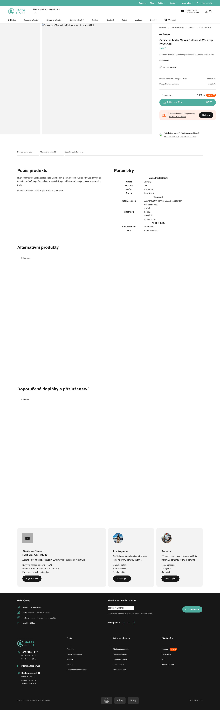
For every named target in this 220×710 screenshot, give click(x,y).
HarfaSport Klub (167, 664)
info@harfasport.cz (188, 137)
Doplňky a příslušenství (74, 152)
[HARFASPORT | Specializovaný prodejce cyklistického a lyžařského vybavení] (16, 11)
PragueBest (46, 700)
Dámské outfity (119, 565)
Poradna (142, 3)
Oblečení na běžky (177, 27)
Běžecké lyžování (77, 20)
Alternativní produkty (48, 152)
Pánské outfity (119, 568)
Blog (152, 3)
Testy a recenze (168, 565)
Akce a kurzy (187, 3)
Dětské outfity (119, 572)
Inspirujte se (166, 654)
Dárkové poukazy (120, 654)
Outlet (124, 20)
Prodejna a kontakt (204, 3)
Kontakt (70, 659)
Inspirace (138, 20)
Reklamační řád (119, 670)
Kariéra (70, 664)
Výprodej (172, 20)
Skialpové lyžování (53, 20)
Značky (153, 20)
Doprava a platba (120, 659)
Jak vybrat (166, 568)
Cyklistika (12, 20)
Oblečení (110, 20)
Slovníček (165, 572)
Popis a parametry (24, 152)
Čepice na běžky (205, 27)
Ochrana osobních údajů (77, 670)
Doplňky (191, 27)
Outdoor (95, 20)
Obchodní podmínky (121, 649)
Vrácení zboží (118, 664)
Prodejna (70, 649)
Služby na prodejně (74, 654)
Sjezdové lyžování (31, 20)
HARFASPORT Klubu (177, 117)
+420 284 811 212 (171, 137)
